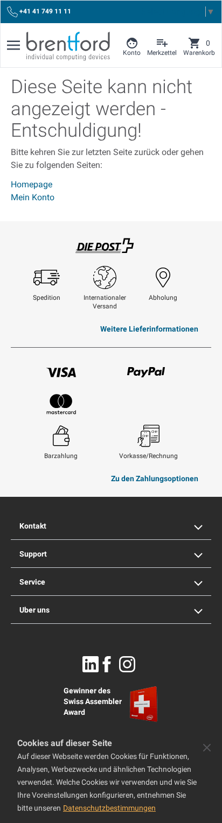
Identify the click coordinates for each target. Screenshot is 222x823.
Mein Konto (32, 197)
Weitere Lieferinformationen (149, 329)
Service (32, 582)
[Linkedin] (90, 664)
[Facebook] (107, 664)
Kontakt (32, 526)
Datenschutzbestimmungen (109, 808)
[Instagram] (127, 664)
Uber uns (34, 610)
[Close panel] (207, 748)
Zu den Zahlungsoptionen (154, 478)
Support (33, 554)
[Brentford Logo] (68, 46)
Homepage (31, 184)
